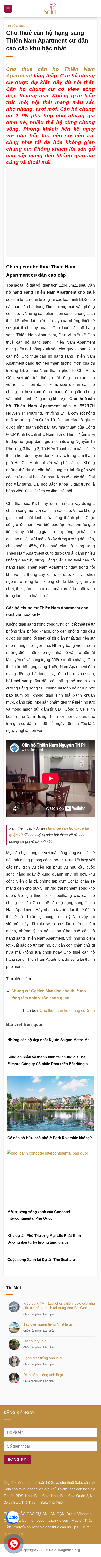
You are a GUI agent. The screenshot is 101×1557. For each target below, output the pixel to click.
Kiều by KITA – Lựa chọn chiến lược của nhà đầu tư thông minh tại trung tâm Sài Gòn (59, 1317)
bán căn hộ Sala (82, 1501)
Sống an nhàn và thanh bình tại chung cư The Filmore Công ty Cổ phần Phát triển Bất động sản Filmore (49, 1073)
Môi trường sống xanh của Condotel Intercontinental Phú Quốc (38, 1227)
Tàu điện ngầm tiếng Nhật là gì (47, 1336)
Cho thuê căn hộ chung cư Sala (67, 1022)
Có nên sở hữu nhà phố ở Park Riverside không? (49, 1150)
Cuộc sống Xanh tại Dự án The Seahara (41, 1271)
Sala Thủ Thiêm (53, 1514)
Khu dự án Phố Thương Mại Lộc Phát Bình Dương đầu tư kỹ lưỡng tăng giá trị (44, 1251)
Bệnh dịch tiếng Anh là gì (43, 1370)
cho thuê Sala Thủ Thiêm (47, 1501)
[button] (8, 9)
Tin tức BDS (15, 25)
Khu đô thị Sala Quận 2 (69, 1508)
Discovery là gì (35, 1353)
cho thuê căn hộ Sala (41, 1494)
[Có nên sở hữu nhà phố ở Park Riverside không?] (50, 1115)
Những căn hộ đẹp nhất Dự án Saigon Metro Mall (49, 1052)
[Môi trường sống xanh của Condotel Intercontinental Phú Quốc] (50, 1189)
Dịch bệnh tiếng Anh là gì (43, 1387)
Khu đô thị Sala (37, 1508)
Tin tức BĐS (13, 1508)
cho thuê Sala (71, 1494)
